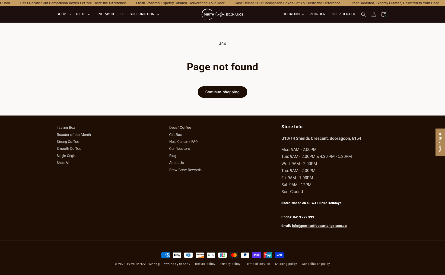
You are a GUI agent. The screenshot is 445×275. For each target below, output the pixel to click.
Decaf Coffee (180, 127)
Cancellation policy (316, 264)
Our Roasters (179, 149)
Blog (172, 156)
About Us (176, 163)
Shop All (63, 163)
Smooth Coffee (69, 149)
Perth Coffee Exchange (144, 264)
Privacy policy (230, 264)
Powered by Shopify (176, 264)
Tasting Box (66, 127)
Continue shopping (222, 92)
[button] (63, 14)
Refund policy (205, 264)
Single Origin (66, 156)
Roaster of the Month (74, 135)
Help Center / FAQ (183, 142)
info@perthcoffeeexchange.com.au (319, 226)
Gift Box (175, 135)
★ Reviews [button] (440, 142)
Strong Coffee (68, 142)
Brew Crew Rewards (185, 170)
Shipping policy (286, 264)
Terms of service (257, 264)
